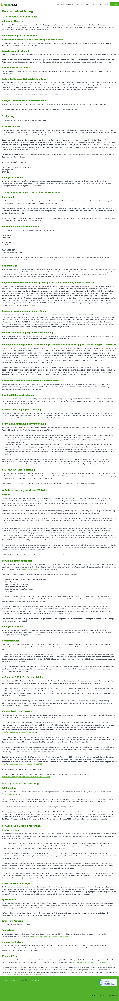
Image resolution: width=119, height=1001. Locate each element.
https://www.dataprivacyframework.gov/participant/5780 (22, 974)
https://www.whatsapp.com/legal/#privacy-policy (19, 732)
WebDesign (70, 4)
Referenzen (104, 4)
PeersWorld (60, 4)
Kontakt (114, 4)
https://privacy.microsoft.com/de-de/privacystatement (92, 962)
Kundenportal (34, 980)
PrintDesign (80, 4)
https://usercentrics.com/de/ (32, 569)
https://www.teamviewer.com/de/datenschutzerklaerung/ (50, 936)
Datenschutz (24, 980)
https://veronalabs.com (11, 794)
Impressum (14, 980)
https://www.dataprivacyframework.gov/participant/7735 (22, 764)
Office (88, 4)
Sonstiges (95, 4)
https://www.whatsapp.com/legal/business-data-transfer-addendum (26, 777)
